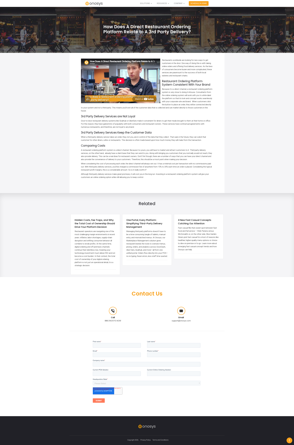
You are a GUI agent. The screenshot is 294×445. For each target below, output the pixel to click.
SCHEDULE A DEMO (199, 3)
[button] (146, 3)
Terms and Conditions (160, 440)
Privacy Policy (145, 440)
